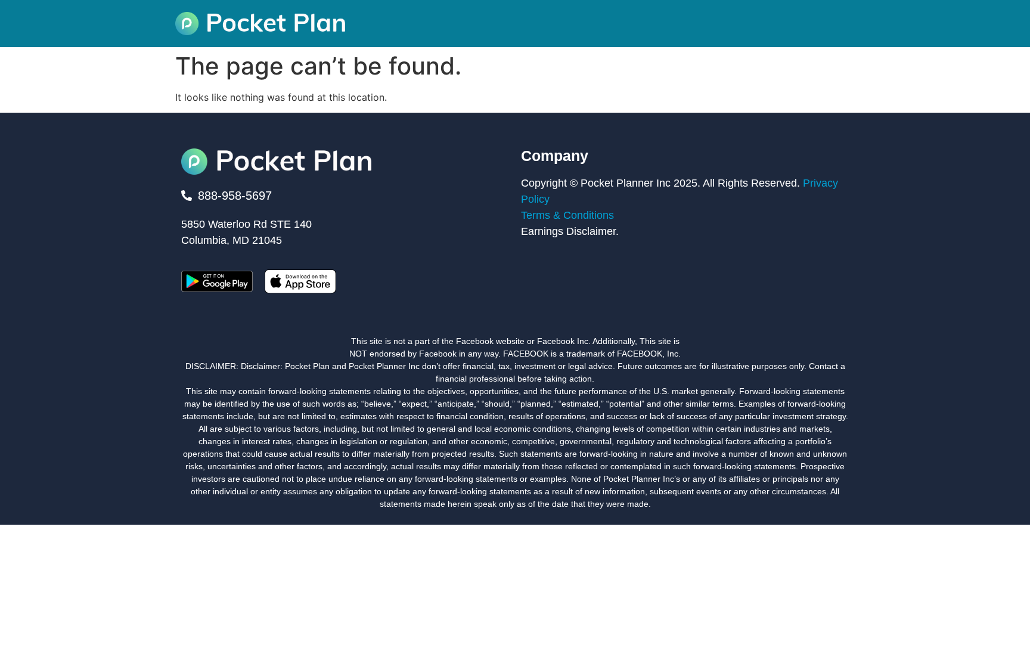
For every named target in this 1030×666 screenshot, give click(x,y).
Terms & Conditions (567, 215)
